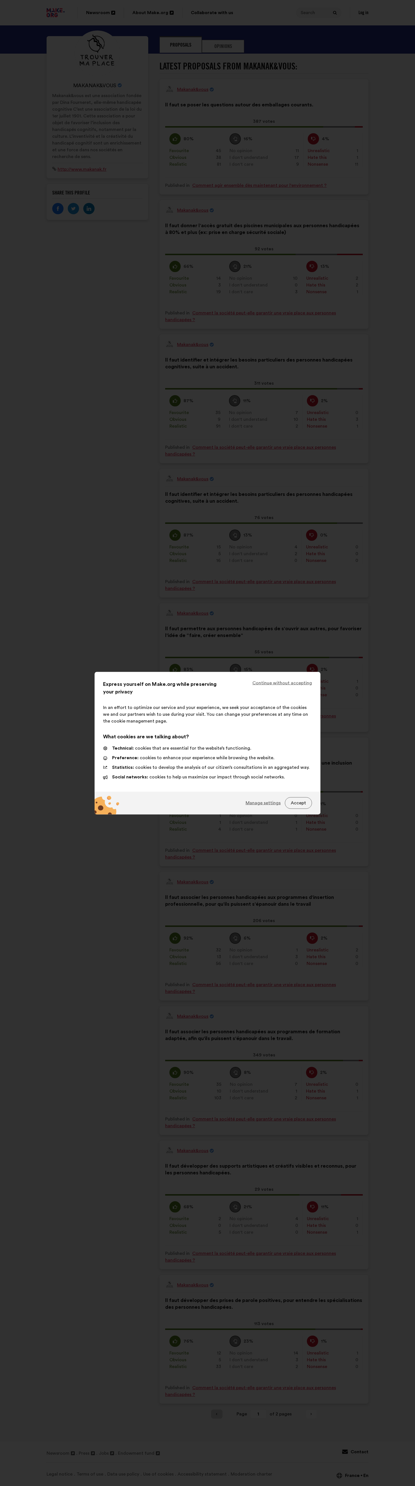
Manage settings (263, 803)
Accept (298, 803)
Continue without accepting (282, 682)
